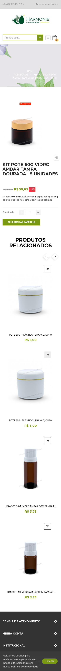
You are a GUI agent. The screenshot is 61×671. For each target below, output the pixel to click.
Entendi (50, 661)
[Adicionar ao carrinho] (47, 269)
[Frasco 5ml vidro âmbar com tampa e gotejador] (30, 553)
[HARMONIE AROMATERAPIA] (30, 23)
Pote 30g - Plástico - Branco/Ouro (30, 335)
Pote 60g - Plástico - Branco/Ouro (30, 420)
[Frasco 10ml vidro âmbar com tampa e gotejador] (30, 468)
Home (30, 71)
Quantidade (8, 212)
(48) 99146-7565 (14, 4)
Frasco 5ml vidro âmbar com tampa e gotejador (30, 592)
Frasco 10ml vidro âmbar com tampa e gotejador (30, 506)
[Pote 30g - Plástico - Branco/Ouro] (30, 296)
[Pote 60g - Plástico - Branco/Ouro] (30, 382)
